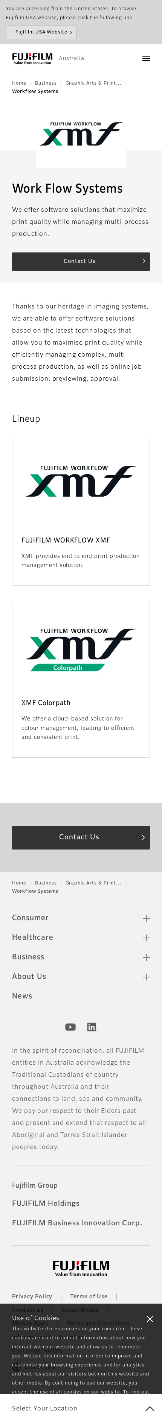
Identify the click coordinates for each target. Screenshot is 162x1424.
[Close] (150, 1319)
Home (19, 83)
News (22, 996)
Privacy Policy (32, 1296)
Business (46, 83)
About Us (29, 976)
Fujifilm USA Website (41, 32)
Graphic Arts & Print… (94, 83)
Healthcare (32, 937)
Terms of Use (89, 1296)
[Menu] (146, 58)
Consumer (30, 918)
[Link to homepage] (32, 59)
